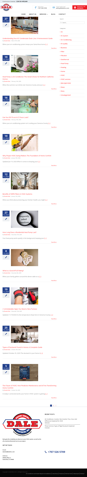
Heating (63, 67)
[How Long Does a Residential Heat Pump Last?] (24, 219)
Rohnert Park (68, 473)
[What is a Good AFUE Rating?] (24, 257)
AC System (64, 36)
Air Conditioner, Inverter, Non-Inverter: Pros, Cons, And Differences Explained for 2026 (61, 420)
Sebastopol (76, 473)
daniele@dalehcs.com (9, 452)
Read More (54, 48)
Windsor (82, 473)
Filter (62, 52)
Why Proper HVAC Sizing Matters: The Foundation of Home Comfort (27, 156)
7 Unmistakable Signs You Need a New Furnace (20, 309)
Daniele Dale (7, 40)
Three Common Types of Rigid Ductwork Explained (59, 426)
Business (64, 48)
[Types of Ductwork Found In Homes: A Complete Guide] (24, 334)
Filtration (64, 56)
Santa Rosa (55, 473)
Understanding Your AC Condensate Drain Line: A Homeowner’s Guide (28, 38)
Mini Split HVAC (66, 83)
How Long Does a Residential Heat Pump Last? (20, 232)
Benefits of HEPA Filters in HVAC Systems (17, 194)
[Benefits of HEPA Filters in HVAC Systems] (24, 180)
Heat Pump (64, 63)
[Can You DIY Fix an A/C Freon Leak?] (24, 104)
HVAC (63, 75)
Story (62, 91)
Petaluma (61, 473)
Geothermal (65, 59)
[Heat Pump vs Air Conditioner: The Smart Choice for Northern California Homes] (24, 63)
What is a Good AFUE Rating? (13, 271)
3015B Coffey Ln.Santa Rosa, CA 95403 (8, 458)
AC (62, 32)
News (63, 87)
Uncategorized (66, 95)
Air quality (64, 44)
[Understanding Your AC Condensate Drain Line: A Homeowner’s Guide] (24, 25)
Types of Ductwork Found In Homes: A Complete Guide (22, 347)
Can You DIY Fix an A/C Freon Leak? (16, 117)
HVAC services (65, 79)
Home (63, 71)
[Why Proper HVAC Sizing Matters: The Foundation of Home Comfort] (24, 142)
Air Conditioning (66, 40)
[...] (46, 44)
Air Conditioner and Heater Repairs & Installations (38, 473)
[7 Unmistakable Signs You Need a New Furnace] (24, 296)
